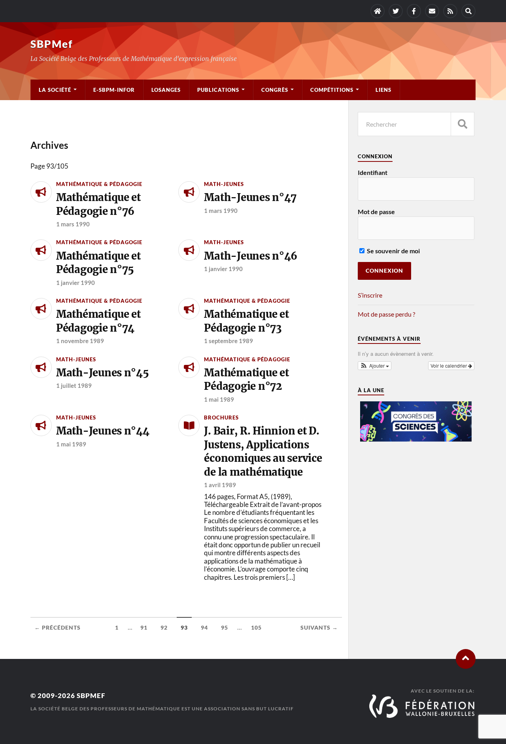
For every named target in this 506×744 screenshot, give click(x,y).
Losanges (166, 90)
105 (256, 627)
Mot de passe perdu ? (386, 314)
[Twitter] (396, 11)
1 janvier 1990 (75, 282)
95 (224, 627)
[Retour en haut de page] (466, 659)
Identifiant (372, 172)
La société (55, 90)
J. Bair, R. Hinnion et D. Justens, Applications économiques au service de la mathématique (263, 451)
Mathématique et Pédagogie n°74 (98, 321)
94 (204, 627)
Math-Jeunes (224, 184)
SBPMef (51, 44)
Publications (218, 90)
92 (164, 627)
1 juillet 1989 (74, 385)
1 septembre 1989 (228, 340)
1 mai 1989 (219, 399)
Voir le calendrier (449, 365)
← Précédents (57, 627)
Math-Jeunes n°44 (102, 431)
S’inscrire (370, 295)
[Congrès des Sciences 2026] (416, 439)
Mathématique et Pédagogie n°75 (98, 263)
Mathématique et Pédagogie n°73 (246, 321)
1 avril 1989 (220, 484)
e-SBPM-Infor (114, 90)
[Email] (432, 11)
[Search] (468, 11)
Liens (383, 90)
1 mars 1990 (73, 224)
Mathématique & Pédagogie (99, 184)
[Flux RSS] (450, 11)
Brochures (221, 417)
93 (184, 627)
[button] (374, 366)
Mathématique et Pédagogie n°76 (98, 204)
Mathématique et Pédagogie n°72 (246, 379)
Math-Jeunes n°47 (250, 197)
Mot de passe (376, 211)
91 (143, 627)
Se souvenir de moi (393, 250)
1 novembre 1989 (80, 340)
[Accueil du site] (377, 11)
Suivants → (319, 627)
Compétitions (331, 90)
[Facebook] (414, 11)
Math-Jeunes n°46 (250, 256)
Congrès (274, 90)
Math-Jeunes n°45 (102, 372)
